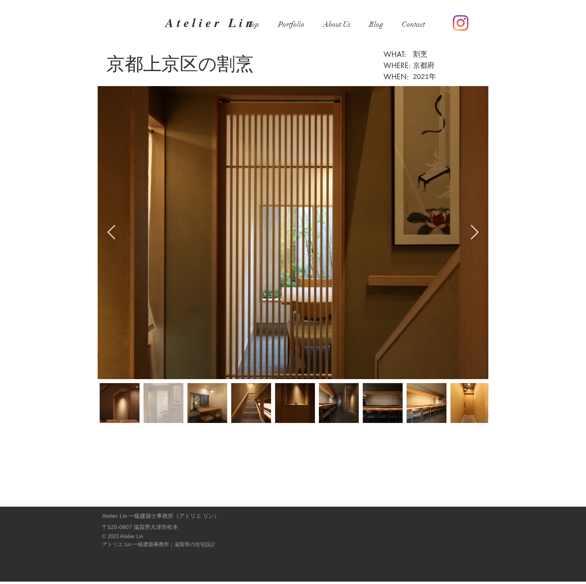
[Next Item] (474, 232)
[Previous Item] (111, 232)
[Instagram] (460, 23)
